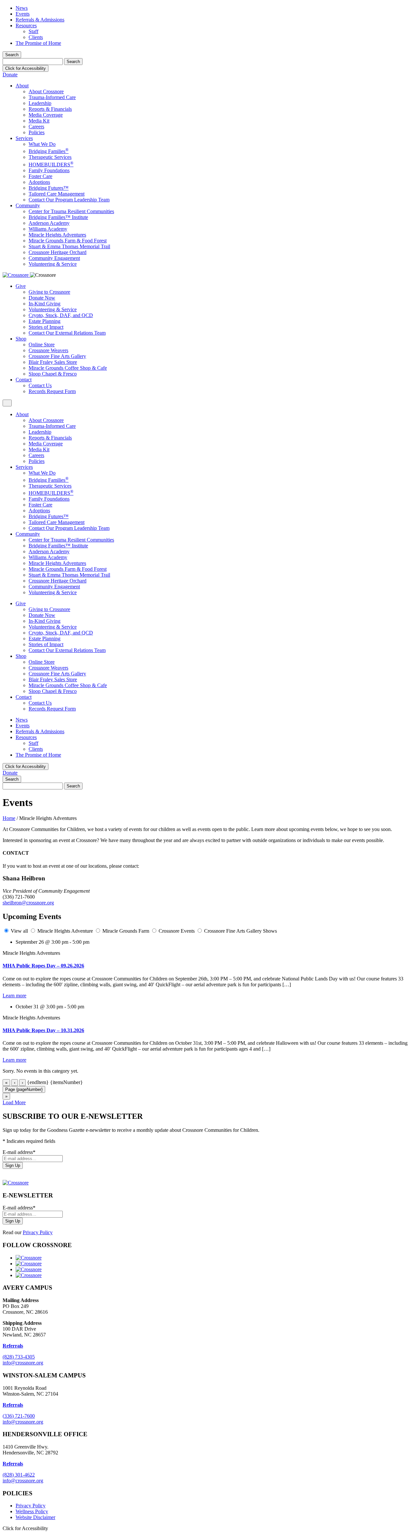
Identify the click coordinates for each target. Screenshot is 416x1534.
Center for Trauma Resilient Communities (71, 211)
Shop (21, 338)
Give (21, 286)
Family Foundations (49, 170)
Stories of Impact (46, 327)
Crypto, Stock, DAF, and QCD (61, 315)
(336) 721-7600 (19, 1416)
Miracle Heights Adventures (57, 234)
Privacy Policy (38, 1232)
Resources (26, 25)
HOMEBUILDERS (51, 164)
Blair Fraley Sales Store (53, 362)
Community (28, 205)
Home (9, 818)
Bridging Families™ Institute (58, 217)
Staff (33, 31)
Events (23, 14)
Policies (37, 132)
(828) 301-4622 (19, 1474)
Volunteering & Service (53, 264)
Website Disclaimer (35, 1517)
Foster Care (40, 176)
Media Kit (39, 120)
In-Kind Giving (44, 303)
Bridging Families (49, 151)
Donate (10, 74)
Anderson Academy (49, 223)
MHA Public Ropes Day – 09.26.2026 (43, 965)
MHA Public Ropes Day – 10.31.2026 (43, 1030)
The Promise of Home (38, 43)
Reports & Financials (50, 109)
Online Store (42, 344)
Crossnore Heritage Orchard (57, 252)
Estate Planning (44, 321)
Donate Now (42, 297)
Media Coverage (46, 115)
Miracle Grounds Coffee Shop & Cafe (68, 368)
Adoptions (39, 182)
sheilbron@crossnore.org (28, 902)
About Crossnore (46, 91)
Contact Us (40, 385)
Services (24, 138)
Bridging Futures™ (49, 188)
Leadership (40, 103)
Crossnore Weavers (48, 350)
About (22, 85)
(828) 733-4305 (19, 1357)
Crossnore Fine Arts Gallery (57, 356)
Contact (24, 379)
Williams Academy (48, 229)
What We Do (42, 144)
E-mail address (19, 1152)
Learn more (14, 995)
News (22, 8)
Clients (36, 37)
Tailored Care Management (56, 194)
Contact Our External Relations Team (67, 333)
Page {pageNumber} (24, 1089)
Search (12, 54)
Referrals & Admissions (40, 19)
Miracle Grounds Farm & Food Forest (68, 240)
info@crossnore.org (23, 1362)
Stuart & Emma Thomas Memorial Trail (69, 246)
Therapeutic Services (50, 157)
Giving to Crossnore (49, 292)
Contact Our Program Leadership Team (69, 199)
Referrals (13, 1405)
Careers (36, 126)
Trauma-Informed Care (52, 97)
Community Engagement (54, 258)
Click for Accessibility (25, 68)
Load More (14, 1102)
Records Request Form (52, 391)
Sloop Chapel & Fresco (53, 374)
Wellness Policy (32, 1511)
